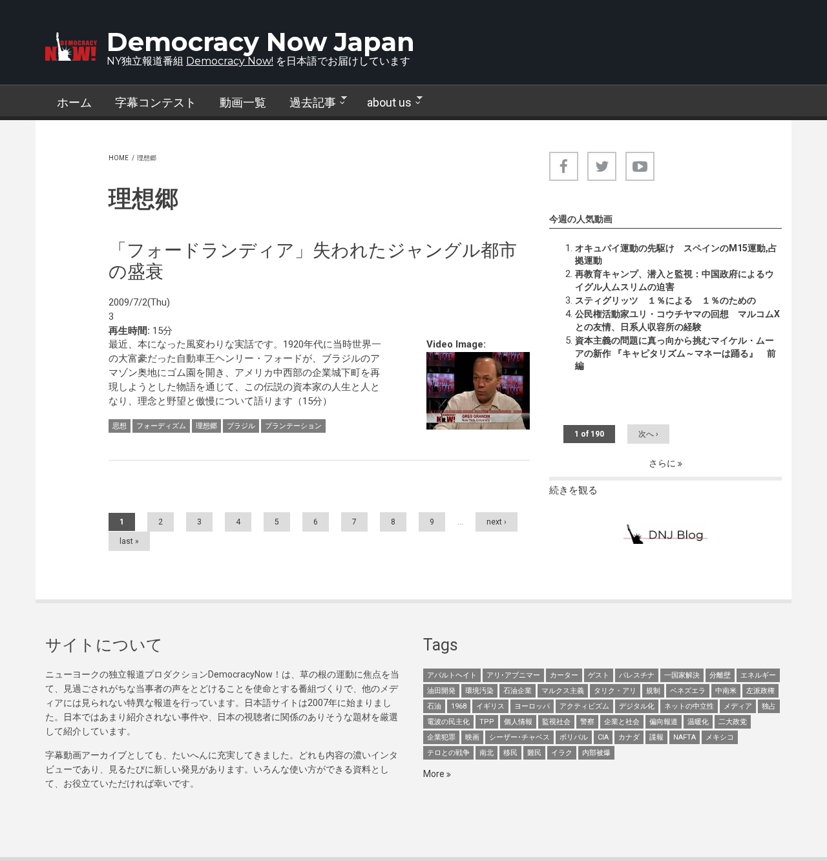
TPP (486, 722)
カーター (564, 675)
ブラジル (241, 426)
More (434, 774)
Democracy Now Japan (261, 41)
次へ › (648, 434)
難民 (534, 753)
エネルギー (758, 675)
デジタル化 (636, 706)
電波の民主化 (448, 722)
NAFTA (684, 737)
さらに (663, 463)
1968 (458, 706)
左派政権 (760, 691)
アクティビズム (584, 706)
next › (497, 521)
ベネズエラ (688, 691)
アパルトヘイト (452, 675)
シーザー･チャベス (519, 737)
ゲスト (598, 675)
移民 (510, 753)
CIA (603, 737)
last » (129, 541)
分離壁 (720, 675)
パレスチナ (636, 675)
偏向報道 (663, 722)
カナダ (629, 737)
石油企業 (517, 691)
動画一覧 (243, 102)
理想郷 (206, 426)
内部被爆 (596, 753)
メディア (738, 706)
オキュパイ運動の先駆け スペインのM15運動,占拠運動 (676, 254)
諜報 (656, 737)
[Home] (71, 46)
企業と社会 (622, 722)
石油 (434, 706)
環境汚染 (479, 691)
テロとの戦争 (448, 753)
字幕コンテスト (155, 102)
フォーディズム (161, 426)
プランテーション (293, 426)
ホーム (74, 102)
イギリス (490, 706)
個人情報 (518, 722)
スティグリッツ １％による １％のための (665, 300)
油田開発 (441, 691)
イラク (561, 753)
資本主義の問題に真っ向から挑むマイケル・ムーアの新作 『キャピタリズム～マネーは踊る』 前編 (675, 353)
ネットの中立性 (689, 706)
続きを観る (573, 490)
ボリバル (574, 737)
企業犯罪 (441, 737)
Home (119, 157)
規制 (653, 691)
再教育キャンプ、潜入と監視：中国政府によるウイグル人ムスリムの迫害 (674, 280)
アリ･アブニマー (513, 675)
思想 (119, 426)
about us (383, 103)
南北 (486, 753)
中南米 (726, 691)
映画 (472, 737)
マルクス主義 (562, 691)
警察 (587, 722)
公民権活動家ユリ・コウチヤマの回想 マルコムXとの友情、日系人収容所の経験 (677, 320)
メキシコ (720, 737)
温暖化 (698, 722)
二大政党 (732, 722)
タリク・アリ (615, 691)
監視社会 (556, 722)
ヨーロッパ (532, 706)
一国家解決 (682, 675)
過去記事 (307, 103)
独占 (769, 706)
